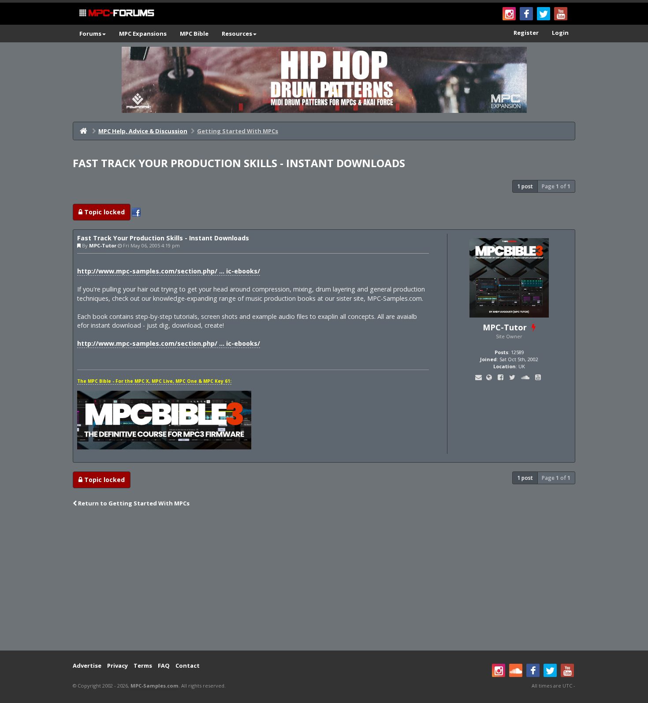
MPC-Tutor (102, 245)
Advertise (87, 665)
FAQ (164, 665)
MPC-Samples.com (154, 685)
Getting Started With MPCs (237, 131)
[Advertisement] (324, 580)
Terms (143, 665)
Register (526, 33)
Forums (90, 33)
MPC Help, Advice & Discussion (142, 131)
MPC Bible (194, 33)
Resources (237, 33)
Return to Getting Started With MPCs (133, 503)
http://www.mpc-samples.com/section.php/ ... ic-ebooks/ (168, 271)
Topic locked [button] (103, 212)
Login (560, 33)
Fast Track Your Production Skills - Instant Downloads (239, 163)
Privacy (117, 665)
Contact (187, 665)
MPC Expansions (143, 33)
